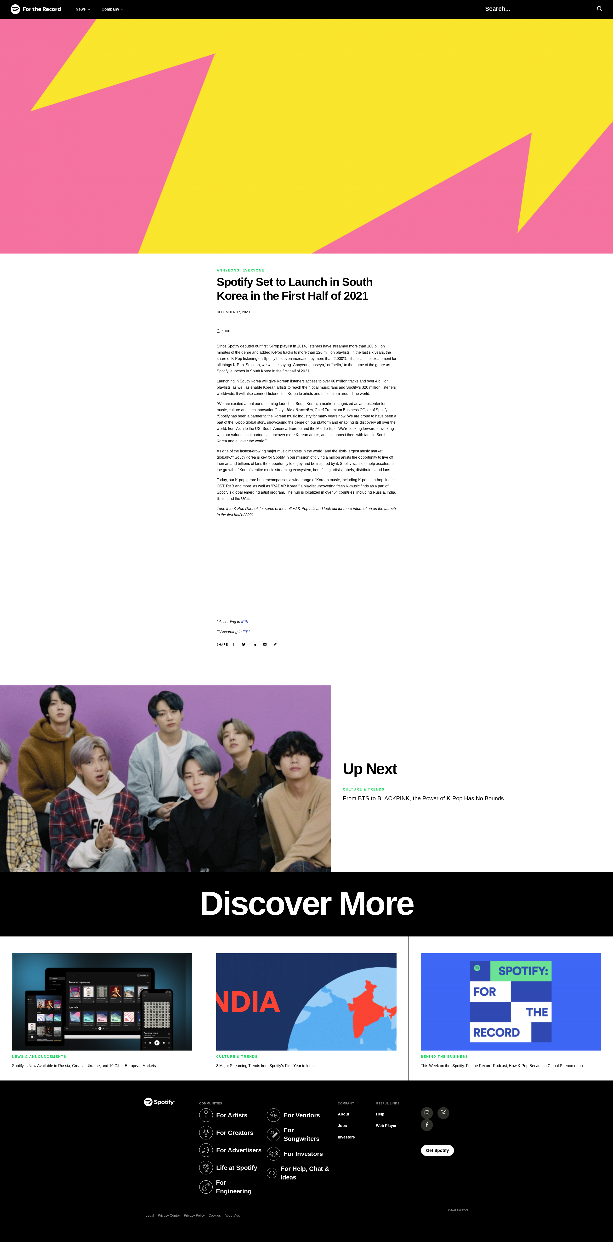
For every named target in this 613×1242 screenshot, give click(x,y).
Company (110, 9)
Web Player (386, 1126)
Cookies (215, 1215)
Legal (150, 1215)
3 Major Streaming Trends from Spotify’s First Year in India (265, 1066)
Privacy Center (169, 1215)
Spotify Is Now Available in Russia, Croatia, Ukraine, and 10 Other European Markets (84, 1066)
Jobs (342, 1126)
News (81, 9)
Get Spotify (440, 1150)
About (343, 1114)
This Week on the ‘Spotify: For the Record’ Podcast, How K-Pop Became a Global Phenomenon (502, 1066)
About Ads (232, 1215)
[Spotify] (36, 9)
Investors (346, 1137)
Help (380, 1114)
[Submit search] (597, 9)
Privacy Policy (194, 1215)
